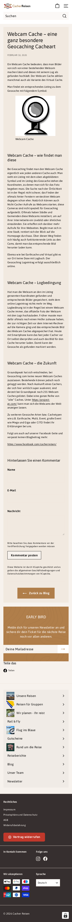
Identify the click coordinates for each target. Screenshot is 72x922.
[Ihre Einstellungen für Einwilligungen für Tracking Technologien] (65, 915)
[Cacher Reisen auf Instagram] (38, 859)
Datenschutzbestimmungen (21, 573)
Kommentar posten (24, 555)
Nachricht (13, 511)
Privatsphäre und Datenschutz (20, 814)
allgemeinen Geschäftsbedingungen (37, 570)
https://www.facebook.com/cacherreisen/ (31, 444)
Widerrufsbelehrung (14, 825)
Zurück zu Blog (39, 593)
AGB (5, 820)
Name (11, 469)
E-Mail (11, 490)
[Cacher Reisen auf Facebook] (45, 859)
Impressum (9, 809)
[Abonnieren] (63, 649)
